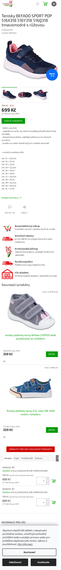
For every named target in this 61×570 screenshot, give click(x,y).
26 (4, 361)
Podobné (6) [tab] (27, 458)
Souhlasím (43, 562)
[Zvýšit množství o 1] (47, 479)
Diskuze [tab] (38, 458)
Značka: (9, 33)
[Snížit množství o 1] (47, 482)
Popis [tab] (16, 458)
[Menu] (54, 4)
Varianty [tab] (8, 458)
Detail (51, 354)
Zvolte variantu (13, 120)
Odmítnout (15, 562)
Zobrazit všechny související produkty (30, 449)
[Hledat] (37, 4)
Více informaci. (25, 544)
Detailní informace (10, 197)
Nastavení (29, 552)
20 (4, 437)
